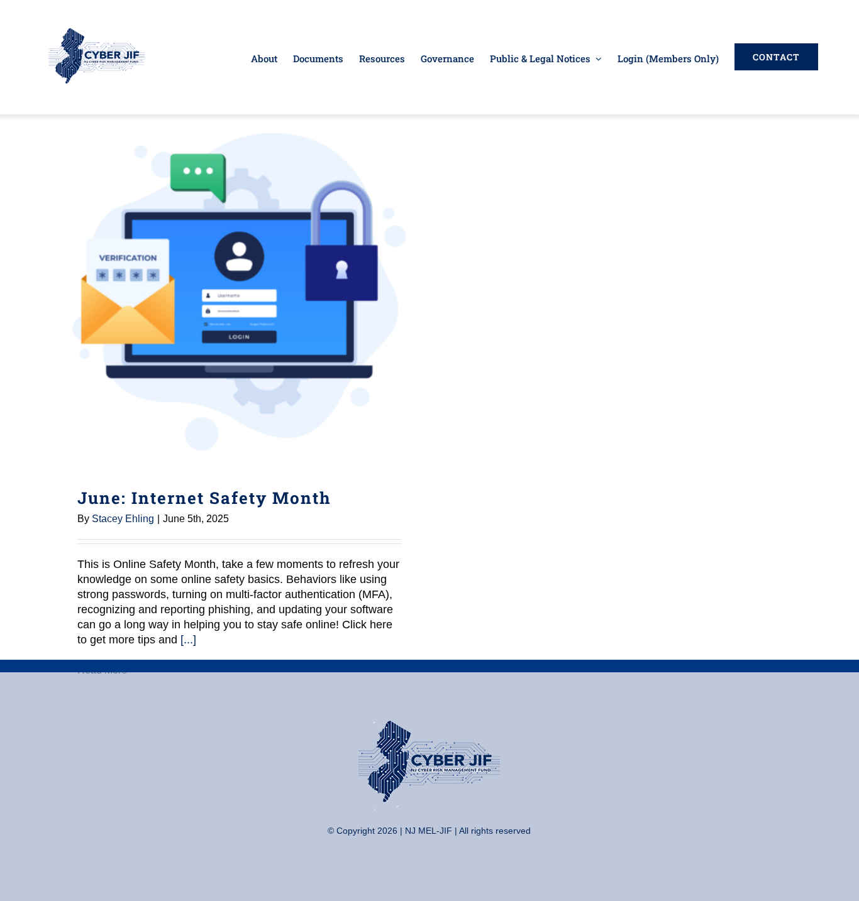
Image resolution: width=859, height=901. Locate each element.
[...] (188, 639)
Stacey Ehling (123, 518)
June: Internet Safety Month (239, 292)
